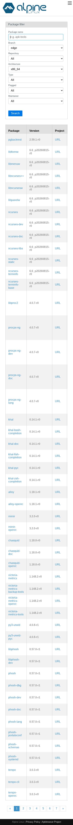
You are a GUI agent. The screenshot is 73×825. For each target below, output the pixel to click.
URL (58, 139)
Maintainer (13, 96)
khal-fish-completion (15, 456)
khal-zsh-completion (15, 480)
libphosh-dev (14, 661)
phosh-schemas (13, 746)
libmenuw (14, 163)
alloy (11, 492)
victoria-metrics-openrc (13, 600)
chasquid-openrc (14, 564)
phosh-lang (15, 721)
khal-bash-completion (15, 432)
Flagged (12, 85)
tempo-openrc (12, 794)
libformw (13, 151)
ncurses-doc (15, 236)
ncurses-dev (15, 224)
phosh (12, 673)
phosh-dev (14, 697)
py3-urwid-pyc (14, 637)
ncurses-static (13, 260)
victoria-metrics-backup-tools (16, 588)
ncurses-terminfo (13, 273)
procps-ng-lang (14, 401)
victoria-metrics (13, 577)
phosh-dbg (14, 685)
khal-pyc (13, 467)
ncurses (13, 212)
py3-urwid (14, 625)
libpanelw (14, 200)
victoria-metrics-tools (16, 613)
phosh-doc (14, 709)
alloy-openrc (15, 504)
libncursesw (15, 188)
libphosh (13, 649)
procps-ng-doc (14, 377)
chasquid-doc (14, 552)
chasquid (13, 540)
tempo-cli (13, 782)
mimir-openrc (12, 528)
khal (10, 419)
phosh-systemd (13, 758)
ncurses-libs (15, 248)
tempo (12, 769)
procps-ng (14, 327)
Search (15, 113)
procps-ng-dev (14, 352)
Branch (11, 43)
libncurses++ (16, 176)
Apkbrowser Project (51, 822)
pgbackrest (15, 139)
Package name (15, 32)
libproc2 (13, 302)
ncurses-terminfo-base (13, 284)
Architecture (14, 64)
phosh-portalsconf (15, 734)
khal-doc (13, 443)
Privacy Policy (33, 822)
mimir (11, 516)
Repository (13, 53)
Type (10, 75)
